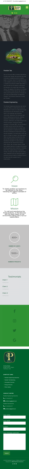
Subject (5, 426)
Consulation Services (9, 382)
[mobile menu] (27, 7)
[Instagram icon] (16, 3)
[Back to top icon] (26, 466)
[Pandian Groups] (14, 8)
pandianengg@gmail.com (20, 1)
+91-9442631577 (8, 1)
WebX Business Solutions (17, 461)
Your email (6, 421)
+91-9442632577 (9, 406)
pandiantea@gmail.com (10, 408)
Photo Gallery (8, 387)
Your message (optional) (11, 432)
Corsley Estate (6, 366)
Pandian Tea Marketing (10, 380)
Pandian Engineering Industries (12, 377)
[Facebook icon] (14, 3)
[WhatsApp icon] (12, 3)
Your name (6, 415)
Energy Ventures (8, 384)
